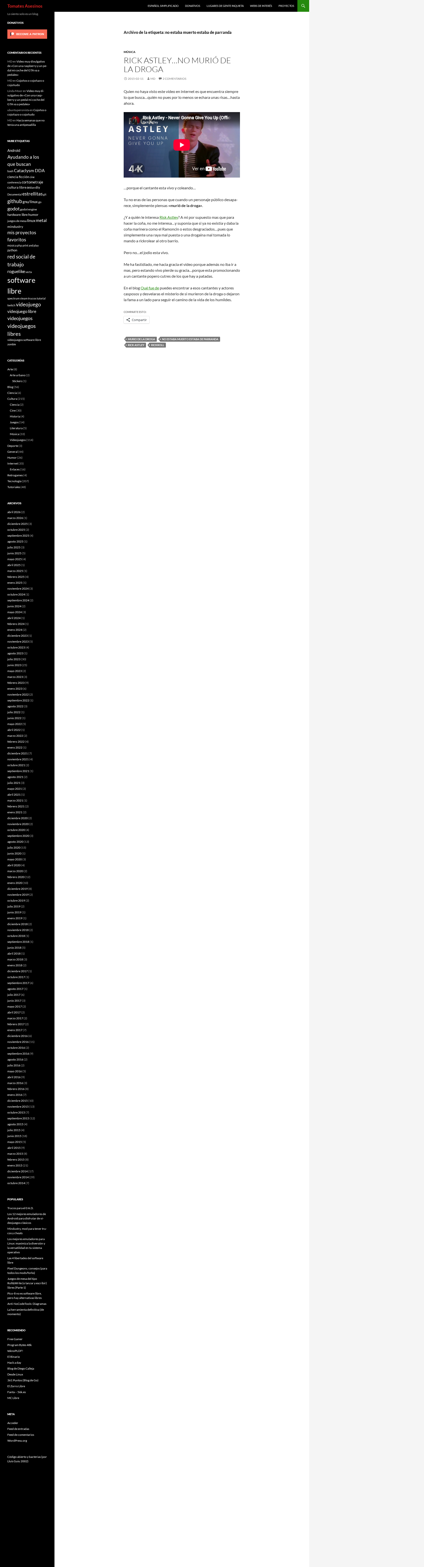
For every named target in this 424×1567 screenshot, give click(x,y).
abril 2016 (14, 1077)
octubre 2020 (16, 830)
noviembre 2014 (18, 1177)
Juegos (14, 422)
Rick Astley (136, 345)
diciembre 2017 (17, 971)
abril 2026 (14, 512)
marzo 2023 (15, 677)
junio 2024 (14, 606)
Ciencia (12, 393)
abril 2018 (14, 953)
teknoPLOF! (15, 1351)
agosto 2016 (15, 1059)
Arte (10, 369)
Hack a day (14, 1362)
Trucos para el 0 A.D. (20, 1208)
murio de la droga (141, 339)
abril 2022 (14, 730)
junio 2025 (14, 553)
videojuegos (20, 318)
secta (29, 271)
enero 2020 (14, 883)
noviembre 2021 (18, 759)
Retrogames (15, 475)
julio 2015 (13, 1130)
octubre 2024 (16, 594)
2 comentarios (174, 78)
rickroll (157, 345)
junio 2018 (14, 947)
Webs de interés (261, 5)
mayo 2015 (14, 1142)
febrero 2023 (16, 683)
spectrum (13, 298)
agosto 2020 (15, 841)
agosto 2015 (15, 1124)
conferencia (14, 182)
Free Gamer (15, 1339)
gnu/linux (30, 201)
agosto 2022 (15, 706)
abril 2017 (14, 1012)
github (14, 201)
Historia (15, 416)
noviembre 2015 (18, 1106)
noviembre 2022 (18, 694)
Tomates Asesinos (24, 6)
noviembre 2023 (18, 641)
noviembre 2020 (18, 824)
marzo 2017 (15, 1018)
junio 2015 (14, 1136)
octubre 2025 (16, 529)
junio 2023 (14, 665)
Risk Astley (168, 217)
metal (41, 220)
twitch (11, 305)
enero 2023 (14, 688)
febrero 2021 (16, 806)
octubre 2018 (16, 936)
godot (13, 208)
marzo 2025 (15, 571)
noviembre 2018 (18, 930)
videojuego (28, 304)
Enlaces (15, 469)
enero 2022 (14, 747)
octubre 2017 (16, 977)
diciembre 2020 (17, 818)
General (12, 451)
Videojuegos (18, 440)
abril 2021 (14, 794)
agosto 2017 (15, 989)
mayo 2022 (14, 724)
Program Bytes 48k (19, 1345)
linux (31, 220)
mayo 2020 (14, 859)
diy (37, 187)
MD (152, 78)
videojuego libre (21, 311)
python (12, 250)
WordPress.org (17, 1440)
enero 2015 (14, 1165)
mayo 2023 (14, 671)
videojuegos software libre (24, 339)
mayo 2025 (14, 559)
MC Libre (13, 1398)
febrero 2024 (16, 624)
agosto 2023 (15, 653)
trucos (32, 298)
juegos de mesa (16, 220)
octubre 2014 (16, 1183)
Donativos (192, 5)
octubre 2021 (16, 765)
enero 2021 (14, 812)
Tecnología (14, 481)
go (39, 202)
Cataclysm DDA (29, 170)
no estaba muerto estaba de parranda (190, 339)
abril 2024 (14, 618)
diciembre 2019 (17, 889)
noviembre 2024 (18, 588)
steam (23, 298)
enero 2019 (14, 918)
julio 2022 (13, 712)
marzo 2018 (15, 959)
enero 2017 (14, 1030)
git (44, 194)
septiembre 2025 (18, 535)
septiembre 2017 (18, 983)
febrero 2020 (16, 877)
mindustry (15, 226)
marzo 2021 (15, 800)
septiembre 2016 (18, 1053)
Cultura (12, 399)
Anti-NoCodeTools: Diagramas (26, 1304)
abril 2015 (14, 1148)
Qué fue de (150, 287)
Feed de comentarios (20, 1435)
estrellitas (32, 193)
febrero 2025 (16, 577)
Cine (13, 410)
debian (31, 187)
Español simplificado (163, 5)
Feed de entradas (18, 1429)
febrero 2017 (16, 1024)
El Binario (13, 1357)
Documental (14, 194)
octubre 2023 (16, 647)
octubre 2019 (16, 900)
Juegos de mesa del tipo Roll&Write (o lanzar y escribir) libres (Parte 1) (27, 1283)
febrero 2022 (16, 741)
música (11, 245)
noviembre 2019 (18, 894)
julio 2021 (13, 783)
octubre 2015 (16, 1112)
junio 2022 (14, 718)
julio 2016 (13, 1065)
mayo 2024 (14, 612)
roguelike (16, 271)
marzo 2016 (15, 1083)
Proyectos (286, 5)
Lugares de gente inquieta (225, 5)
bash (10, 171)
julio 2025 (13, 547)
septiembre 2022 (18, 700)
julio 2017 (13, 995)
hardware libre (17, 215)
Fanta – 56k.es (16, 1392)
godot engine (28, 209)
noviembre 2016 (18, 1042)
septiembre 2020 (18, 836)
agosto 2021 (15, 777)
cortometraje (32, 182)
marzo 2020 (15, 871)
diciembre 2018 (17, 924)
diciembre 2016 (17, 1036)
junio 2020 (14, 853)
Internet (12, 463)
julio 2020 (13, 847)
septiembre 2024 (18, 600)
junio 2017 (14, 1000)
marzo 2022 (15, 736)
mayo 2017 (14, 1006)
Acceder (12, 1423)
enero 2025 (14, 582)
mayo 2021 (14, 788)
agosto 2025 (15, 541)
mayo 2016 (14, 1071)
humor (33, 214)
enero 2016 (14, 1095)
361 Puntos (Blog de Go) (23, 1380)
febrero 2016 (16, 1089)
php (19, 245)
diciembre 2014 (17, 1171)
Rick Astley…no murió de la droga (177, 64)
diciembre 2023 (17, 635)
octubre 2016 (16, 1047)
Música (129, 52)
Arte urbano (18, 375)
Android (13, 150)
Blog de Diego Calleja (20, 1368)
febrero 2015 (16, 1159)
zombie (11, 344)
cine (32, 177)
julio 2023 (13, 659)
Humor (12, 457)
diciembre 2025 (17, 524)
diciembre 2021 (17, 753)
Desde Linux (15, 1374)
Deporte (12, 446)
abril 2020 (14, 865)
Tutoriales (13, 487)
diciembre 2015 (17, 1100)
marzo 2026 (15, 518)
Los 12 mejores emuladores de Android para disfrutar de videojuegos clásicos (26, 1218)
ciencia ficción (18, 177)
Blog (10, 387)
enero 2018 (14, 965)
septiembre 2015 (18, 1118)
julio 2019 (13, 906)
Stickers (17, 381)
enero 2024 (14, 630)
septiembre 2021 (18, 771)
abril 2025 (14, 565)
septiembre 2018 (18, 942)
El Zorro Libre (16, 1386)
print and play (31, 245)
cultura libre (16, 187)
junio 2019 (14, 912)
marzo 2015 (15, 1153)
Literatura (16, 428)
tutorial (41, 298)
